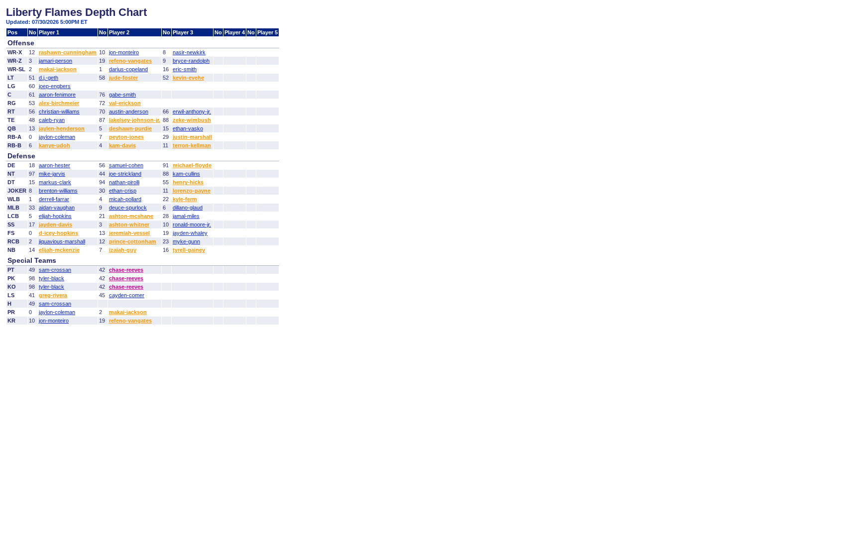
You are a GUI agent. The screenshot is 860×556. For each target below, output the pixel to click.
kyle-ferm (185, 199)
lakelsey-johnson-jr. (134, 120)
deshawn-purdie (130, 128)
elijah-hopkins (55, 216)
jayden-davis (55, 224)
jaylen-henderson (62, 128)
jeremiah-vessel (129, 233)
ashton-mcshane (131, 216)
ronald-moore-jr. (192, 224)
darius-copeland (128, 69)
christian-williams (59, 111)
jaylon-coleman (57, 137)
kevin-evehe (188, 78)
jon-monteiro (124, 52)
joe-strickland (125, 174)
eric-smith (185, 69)
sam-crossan (55, 270)
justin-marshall (192, 137)
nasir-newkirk (189, 52)
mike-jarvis (52, 174)
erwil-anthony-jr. (192, 111)
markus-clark (55, 182)
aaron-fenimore (57, 95)
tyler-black (51, 278)
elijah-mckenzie (59, 250)
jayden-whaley (190, 233)
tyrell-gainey (189, 250)
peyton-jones (126, 137)
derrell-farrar (54, 199)
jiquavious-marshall (62, 241)
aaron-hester (54, 165)
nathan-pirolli (124, 182)
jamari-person (55, 61)
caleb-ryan (52, 120)
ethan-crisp (122, 191)
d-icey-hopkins (58, 233)
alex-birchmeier (59, 103)
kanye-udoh (54, 145)
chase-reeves (126, 270)
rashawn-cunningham (68, 52)
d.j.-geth (48, 78)
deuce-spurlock (128, 208)
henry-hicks (188, 182)
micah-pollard (125, 199)
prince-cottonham (132, 241)
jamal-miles (186, 216)
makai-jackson (58, 69)
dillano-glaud (188, 208)
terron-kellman (192, 145)
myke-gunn (186, 241)
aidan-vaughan (57, 208)
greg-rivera (53, 295)
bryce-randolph (191, 61)
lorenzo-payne (192, 191)
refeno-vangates (130, 61)
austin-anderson (128, 111)
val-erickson (125, 103)
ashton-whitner (129, 224)
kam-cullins (186, 174)
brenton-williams (58, 191)
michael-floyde (192, 165)
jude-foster (123, 78)
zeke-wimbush (192, 120)
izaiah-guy (122, 250)
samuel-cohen (126, 165)
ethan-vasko (188, 128)
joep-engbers (55, 86)
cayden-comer (126, 295)
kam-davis (122, 145)
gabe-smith (122, 95)
